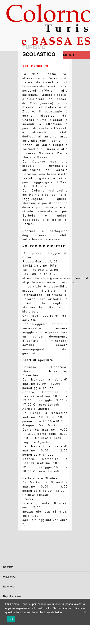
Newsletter (9, 586)
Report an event (12, 596)
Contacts (8, 566)
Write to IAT (9, 576)
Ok (11, 618)
